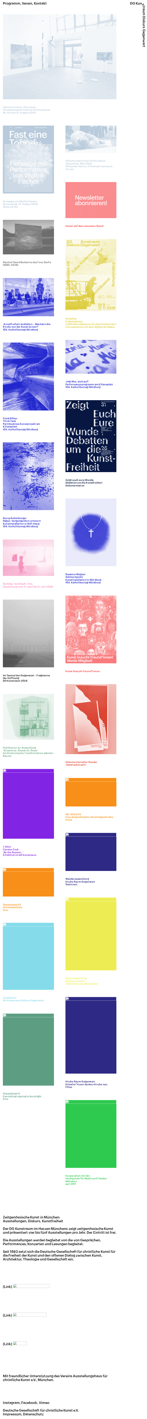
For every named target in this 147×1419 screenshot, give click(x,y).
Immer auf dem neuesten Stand (84, 226)
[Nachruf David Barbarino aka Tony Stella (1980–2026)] (28, 237)
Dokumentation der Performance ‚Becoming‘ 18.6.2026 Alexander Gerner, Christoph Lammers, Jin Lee (89, 165)
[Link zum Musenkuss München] (25, 1315)
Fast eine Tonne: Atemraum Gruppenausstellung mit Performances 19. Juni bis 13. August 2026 (26, 110)
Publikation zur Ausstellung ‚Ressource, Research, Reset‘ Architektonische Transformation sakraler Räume (28, 752)
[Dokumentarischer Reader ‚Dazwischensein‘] (91, 719)
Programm (11, 3)
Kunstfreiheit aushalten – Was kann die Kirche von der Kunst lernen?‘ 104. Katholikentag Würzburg (27, 327)
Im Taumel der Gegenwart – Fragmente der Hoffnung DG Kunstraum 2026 (26, 678)
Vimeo (44, 1402)
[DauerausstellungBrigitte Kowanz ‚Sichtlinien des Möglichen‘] (91, 933)
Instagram (11, 1402)
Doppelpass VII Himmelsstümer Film (12, 907)
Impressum (12, 1414)
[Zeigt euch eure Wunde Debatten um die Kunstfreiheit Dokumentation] (91, 436)
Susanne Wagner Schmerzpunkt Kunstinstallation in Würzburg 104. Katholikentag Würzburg (83, 578)
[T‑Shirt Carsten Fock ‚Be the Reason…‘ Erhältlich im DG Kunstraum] (28, 804)
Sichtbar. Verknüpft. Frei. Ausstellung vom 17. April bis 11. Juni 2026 (28, 585)
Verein (27, 3)
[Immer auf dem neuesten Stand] (91, 200)
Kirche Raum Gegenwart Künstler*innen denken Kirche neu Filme (86, 1084)
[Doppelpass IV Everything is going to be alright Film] (28, 1049)
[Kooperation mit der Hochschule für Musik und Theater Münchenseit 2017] (91, 1134)
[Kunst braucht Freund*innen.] (91, 629)
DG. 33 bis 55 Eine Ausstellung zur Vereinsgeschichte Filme (89, 817)
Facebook (29, 1402)
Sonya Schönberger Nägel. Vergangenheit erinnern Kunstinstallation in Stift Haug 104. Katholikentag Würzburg (22, 522)
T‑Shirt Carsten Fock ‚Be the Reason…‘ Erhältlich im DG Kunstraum (19, 851)
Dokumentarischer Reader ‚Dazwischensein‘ (81, 763)
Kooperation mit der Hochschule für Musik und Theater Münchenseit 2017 (86, 1180)
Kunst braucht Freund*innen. (83, 671)
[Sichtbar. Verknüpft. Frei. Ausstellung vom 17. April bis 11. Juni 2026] (28, 557)
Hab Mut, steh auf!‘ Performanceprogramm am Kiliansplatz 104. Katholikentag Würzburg (89, 384)
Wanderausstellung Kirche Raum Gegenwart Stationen (80, 882)
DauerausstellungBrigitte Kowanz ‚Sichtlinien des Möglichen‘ (82, 981)
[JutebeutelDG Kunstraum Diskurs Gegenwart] (28, 956)
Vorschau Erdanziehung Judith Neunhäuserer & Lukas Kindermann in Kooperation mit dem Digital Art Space (90, 323)
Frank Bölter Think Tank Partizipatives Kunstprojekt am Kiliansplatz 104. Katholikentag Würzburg (21, 424)
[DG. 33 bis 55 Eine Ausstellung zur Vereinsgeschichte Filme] (91, 792)
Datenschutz (33, 1414)
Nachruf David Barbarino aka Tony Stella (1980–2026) (27, 263)
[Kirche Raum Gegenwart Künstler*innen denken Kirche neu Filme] (91, 1035)
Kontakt (40, 3)
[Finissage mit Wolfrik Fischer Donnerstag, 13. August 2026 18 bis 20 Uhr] (28, 159)
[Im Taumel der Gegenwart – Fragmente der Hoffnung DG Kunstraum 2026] (28, 633)
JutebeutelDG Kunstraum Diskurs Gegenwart (23, 999)
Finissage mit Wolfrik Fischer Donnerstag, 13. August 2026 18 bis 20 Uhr (20, 204)
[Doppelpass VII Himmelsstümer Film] (28, 882)
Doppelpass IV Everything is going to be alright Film (22, 1096)
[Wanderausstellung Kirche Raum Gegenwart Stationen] (91, 852)
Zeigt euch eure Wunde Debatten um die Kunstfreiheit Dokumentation (83, 483)
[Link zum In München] (15, 1344)
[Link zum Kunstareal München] (26, 1286)
